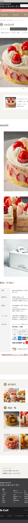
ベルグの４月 (9, 24)
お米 (3, 490)
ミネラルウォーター (18, 492)
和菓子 (3, 502)
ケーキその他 (9, 20)
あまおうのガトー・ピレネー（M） (10, 32)
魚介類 (3, 494)
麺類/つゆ (15, 490)
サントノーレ (4, 29)
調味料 (14, 498)
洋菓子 (4, 20)
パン (14, 502)
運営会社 (2, 515)
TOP (1, 20)
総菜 (25, 492)
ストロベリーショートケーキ (18, 29)
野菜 (3, 498)
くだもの (4, 492)
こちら (22, 106)
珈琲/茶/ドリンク (17, 496)
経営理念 (9, 515)
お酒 (14, 494)
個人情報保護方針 (19, 515)
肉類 (3, 496)
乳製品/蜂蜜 (16, 500)
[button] (23, 88)
